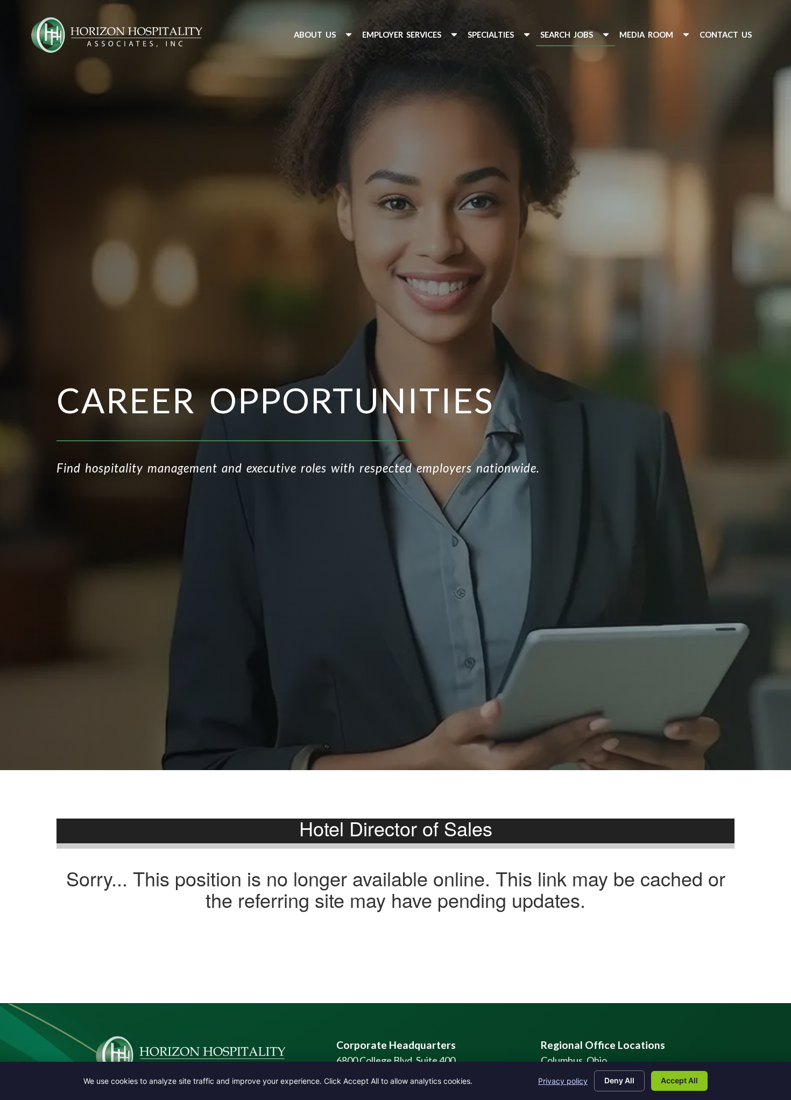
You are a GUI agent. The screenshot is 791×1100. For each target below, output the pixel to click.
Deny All (619, 1080)
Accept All (679, 1080)
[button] (323, 34)
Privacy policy (563, 1080)
